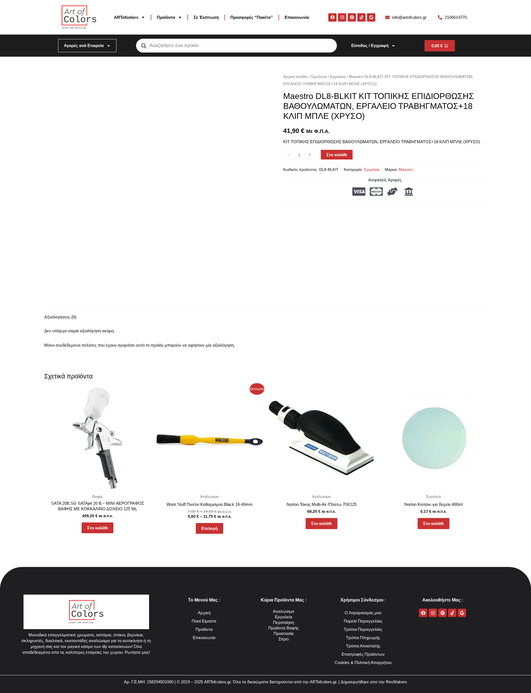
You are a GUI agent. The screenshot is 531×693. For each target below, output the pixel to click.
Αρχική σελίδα (295, 77)
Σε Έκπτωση (206, 17)
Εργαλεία (337, 77)
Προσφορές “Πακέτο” (251, 17)
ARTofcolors (126, 17)
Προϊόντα (166, 17)
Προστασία (284, 633)
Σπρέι (283, 639)
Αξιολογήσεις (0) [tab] (60, 317)
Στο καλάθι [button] (97, 527)
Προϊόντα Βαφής (283, 628)
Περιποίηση (283, 622)
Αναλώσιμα (283, 611)
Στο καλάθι (336, 154)
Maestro (406, 170)
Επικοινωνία (297, 17)
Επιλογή (209, 528)
